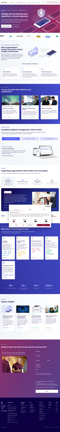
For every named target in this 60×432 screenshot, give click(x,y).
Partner (33, 2)
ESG (25, 2)
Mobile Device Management (11, 138)
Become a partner (50, 405)
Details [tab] (30, 209)
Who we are (57, 406)
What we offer (12, 2)
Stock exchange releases (23, 412)
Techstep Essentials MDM (12, 408)
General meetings (42, 413)
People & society (32, 409)
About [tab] (44, 209)
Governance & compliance (32, 411)
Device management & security (11, 420)
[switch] (24, 221)
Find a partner (49, 407)
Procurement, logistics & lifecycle (12, 417)
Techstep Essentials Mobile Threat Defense (12, 411)
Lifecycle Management (49, 138)
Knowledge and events (23, 408)
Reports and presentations (41, 405)
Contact (56, 2)
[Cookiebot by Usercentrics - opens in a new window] (46, 206)
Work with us (57, 409)
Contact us (57, 411)
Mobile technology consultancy (13, 422)
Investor (29, 2)
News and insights (19, 2)
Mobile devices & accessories (12, 415)
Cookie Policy (57, 427)
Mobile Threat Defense (30, 138)
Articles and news (24, 405)
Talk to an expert (6, 26)
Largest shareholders (41, 409)
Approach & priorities (32, 405)
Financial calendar (42, 415)
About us (38, 2)
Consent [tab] (16, 209)
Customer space (50, 2)
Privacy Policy (52, 387)
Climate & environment (32, 407)
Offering (16, 26)
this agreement (55, 384)
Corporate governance (41, 411)
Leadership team (42, 417)
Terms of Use (46, 427)
